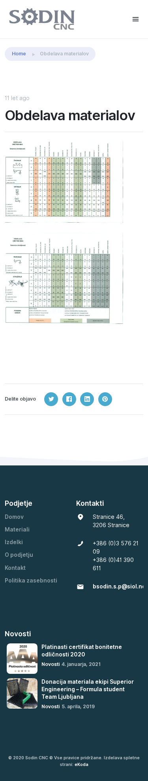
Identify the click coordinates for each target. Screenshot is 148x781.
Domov (14, 517)
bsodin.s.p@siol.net (120, 586)
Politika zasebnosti (31, 580)
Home (19, 54)
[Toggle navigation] (135, 19)
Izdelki (14, 542)
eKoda (81, 764)
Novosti (50, 664)
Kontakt (15, 568)
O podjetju (19, 555)
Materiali (17, 529)
